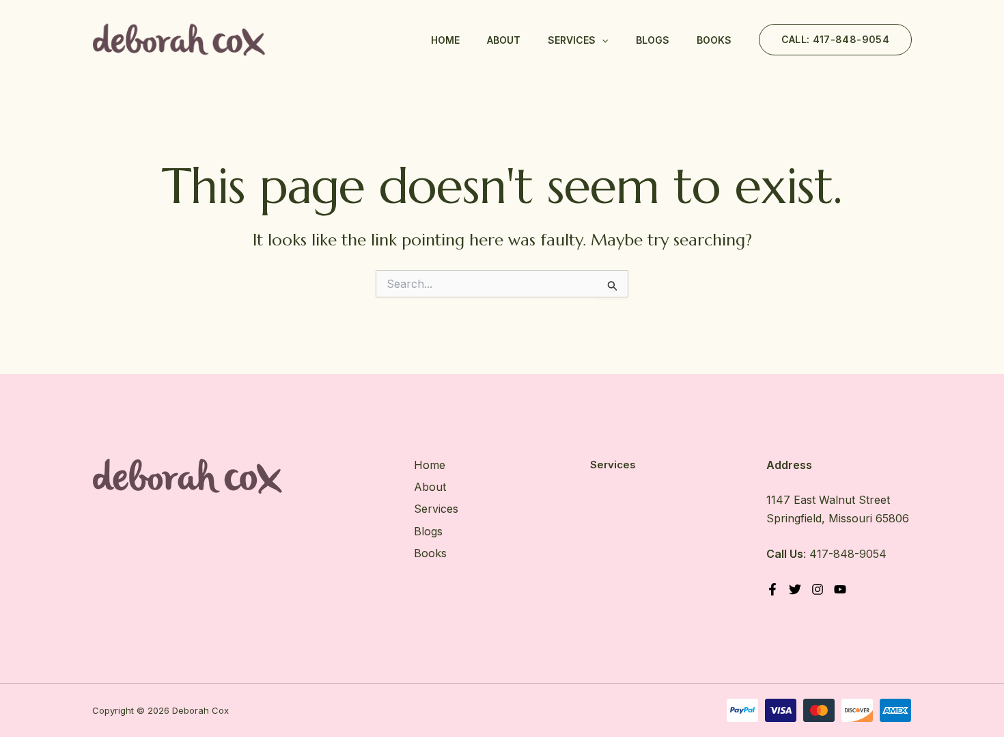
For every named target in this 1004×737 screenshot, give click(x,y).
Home (445, 40)
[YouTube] (840, 589)
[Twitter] (795, 589)
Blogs (652, 40)
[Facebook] (772, 589)
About (503, 40)
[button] (602, 40)
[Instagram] (817, 589)
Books (714, 40)
